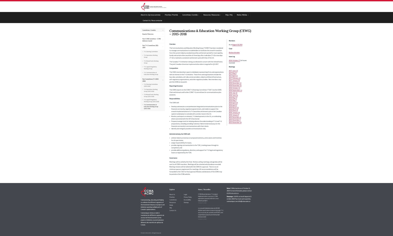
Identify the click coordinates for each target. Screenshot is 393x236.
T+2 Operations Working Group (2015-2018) (151, 90)
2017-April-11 (233, 76)
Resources (172, 202)
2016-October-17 (234, 60)
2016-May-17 (233, 98)
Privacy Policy (188, 197)
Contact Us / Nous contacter (152, 20)
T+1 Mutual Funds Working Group (151, 62)
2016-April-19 (233, 103)
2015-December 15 (235, 117)
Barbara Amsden (234, 52)
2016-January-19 (234, 112)
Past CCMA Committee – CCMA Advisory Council (151, 40)
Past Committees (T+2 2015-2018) (150, 80)
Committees (173, 200)
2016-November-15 (235, 85)
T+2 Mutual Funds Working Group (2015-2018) (151, 95)
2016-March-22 (234, 108)
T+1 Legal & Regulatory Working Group (150, 68)
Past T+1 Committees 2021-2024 (150, 46)
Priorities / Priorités (171, 15)
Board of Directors (147, 34)
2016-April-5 (233, 105)
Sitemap (186, 202)
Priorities (172, 197)
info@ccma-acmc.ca (233, 193)
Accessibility (187, 200)
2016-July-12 (233, 93)
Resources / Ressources (211, 15)
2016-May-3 (232, 100)
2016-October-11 (234, 88)
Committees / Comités (190, 15)
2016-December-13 (235, 83)
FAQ (170, 208)
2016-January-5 (234, 115)
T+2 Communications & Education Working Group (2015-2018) (151, 106)
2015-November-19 (235, 122)
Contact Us (172, 210)
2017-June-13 (233, 71)
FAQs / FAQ (228, 15)
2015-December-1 (235, 120)
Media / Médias (242, 15)
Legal (185, 194)
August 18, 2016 (237, 45)
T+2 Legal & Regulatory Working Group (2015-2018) (151, 100)
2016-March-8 (233, 110)
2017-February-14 (234, 78)
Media (171, 205)
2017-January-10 (234, 81)
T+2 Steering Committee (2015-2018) (151, 85)
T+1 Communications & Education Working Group (151, 73)
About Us (172, 194)
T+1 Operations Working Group (151, 56)
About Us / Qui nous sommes (150, 15)
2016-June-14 (233, 95)
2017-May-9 (232, 73)
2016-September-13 (235, 90)
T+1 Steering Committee (151, 51)
